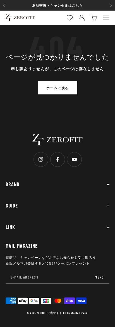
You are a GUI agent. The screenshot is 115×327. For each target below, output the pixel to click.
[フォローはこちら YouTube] (74, 159)
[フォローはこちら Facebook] (57, 159)
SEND (99, 277)
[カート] (94, 17)
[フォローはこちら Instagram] (40, 159)
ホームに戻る (57, 88)
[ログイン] (81, 18)
